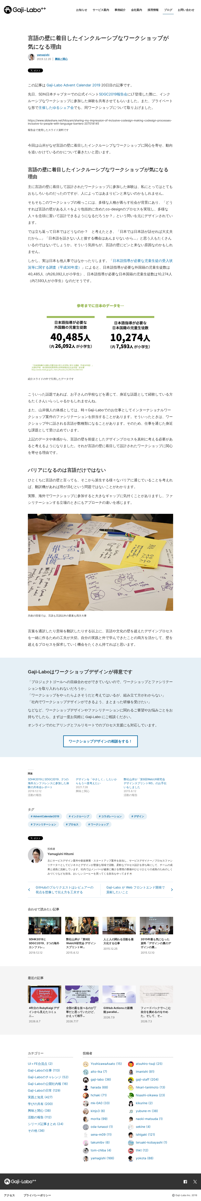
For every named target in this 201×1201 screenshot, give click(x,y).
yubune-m (143, 1111)
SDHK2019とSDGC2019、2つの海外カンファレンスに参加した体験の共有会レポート (48, 783)
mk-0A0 (96, 1103)
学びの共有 (36, 1104)
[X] (195, 1181)
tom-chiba (98, 1150)
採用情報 (153, 9)
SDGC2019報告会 (113, 94)
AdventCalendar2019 (46, 816)
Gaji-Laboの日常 (40, 1090)
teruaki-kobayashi (149, 1142)
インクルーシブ (80, 816)
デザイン (139, 816)
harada (96, 1087)
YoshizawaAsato (103, 1064)
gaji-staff (142, 1079)
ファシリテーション (44, 824)
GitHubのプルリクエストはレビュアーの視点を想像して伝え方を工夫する (64, 889)
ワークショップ (100, 824)
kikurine (141, 1103)
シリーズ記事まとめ (42, 1124)
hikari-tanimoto (147, 1087)
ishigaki (141, 1134)
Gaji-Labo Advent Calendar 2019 (73, 85)
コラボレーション (111, 816)
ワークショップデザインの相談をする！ (100, 741)
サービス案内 (101, 9)
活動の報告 (36, 1117)
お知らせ (81, 9)
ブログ (168, 9)
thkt (139, 1150)
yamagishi (43, 54)
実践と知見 (36, 1097)
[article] (44, 1005)
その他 (32, 1131)
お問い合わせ (186, 9)
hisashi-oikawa (147, 1095)
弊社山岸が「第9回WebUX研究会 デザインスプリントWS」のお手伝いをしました (145, 783)
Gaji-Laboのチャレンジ (44, 1077)
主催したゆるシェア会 (56, 107)
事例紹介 (120, 9)
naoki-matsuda (147, 1119)
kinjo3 (95, 1111)
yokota (141, 1158)
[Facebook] (185, 1181)
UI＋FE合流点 (37, 1064)
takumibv (97, 1142)
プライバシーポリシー (37, 1195)
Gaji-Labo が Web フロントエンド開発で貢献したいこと (135, 889)
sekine (140, 1127)
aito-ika (96, 1071)
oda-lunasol (99, 1127)
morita (95, 1119)
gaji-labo (97, 1079)
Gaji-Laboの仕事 (40, 1070)
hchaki (95, 1095)
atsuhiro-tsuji (145, 1064)
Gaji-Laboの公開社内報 (44, 1084)
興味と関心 (61, 58)
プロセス (73, 824)
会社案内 (136, 9)
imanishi (142, 1071)
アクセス (9, 1195)
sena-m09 (98, 1134)
